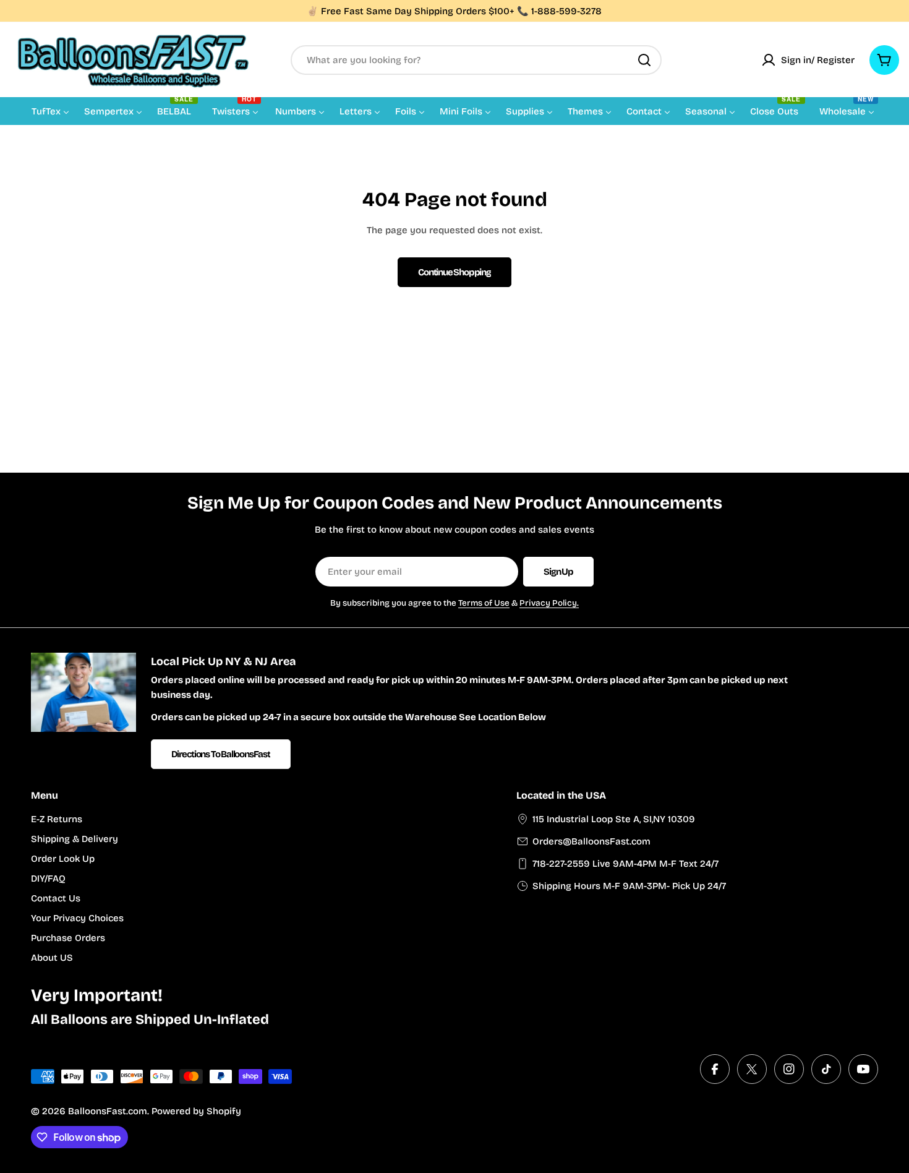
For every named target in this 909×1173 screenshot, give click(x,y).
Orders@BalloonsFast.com (591, 841)
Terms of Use (484, 603)
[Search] (644, 60)
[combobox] (476, 60)
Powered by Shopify (196, 1111)
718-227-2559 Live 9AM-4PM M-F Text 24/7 (625, 863)
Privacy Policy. (549, 603)
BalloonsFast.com (107, 1111)
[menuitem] (50, 110)
